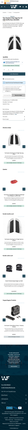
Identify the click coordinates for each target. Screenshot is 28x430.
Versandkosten (5, 413)
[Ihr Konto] (23, 6)
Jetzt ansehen (14, 366)
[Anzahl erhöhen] (12, 69)
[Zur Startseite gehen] (14, 7)
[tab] (14, 111)
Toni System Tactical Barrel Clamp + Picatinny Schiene (14, 326)
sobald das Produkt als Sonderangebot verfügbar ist (13, 90)
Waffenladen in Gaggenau (14, 425)
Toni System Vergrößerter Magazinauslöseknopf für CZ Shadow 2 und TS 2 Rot (14, 195)
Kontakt (6, 417)
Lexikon (24, 423)
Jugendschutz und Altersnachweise (16, 417)
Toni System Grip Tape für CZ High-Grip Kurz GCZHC (14, 240)
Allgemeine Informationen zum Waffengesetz (11, 423)
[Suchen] (4, 6)
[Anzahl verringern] (4, 69)
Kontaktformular (12, 391)
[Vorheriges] (4, 146)
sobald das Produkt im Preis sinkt (12, 88)
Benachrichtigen (18, 95)
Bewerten (12, 16)
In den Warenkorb (14, 74)
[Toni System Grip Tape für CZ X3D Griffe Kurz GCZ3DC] (14, 43)
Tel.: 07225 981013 (5, 385)
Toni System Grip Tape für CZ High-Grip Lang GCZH (14, 153)
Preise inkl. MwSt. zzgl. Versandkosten (11, 59)
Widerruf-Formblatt (14, 421)
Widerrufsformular (9, 419)
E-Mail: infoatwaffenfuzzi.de (8, 387)
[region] (14, 43)
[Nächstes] (23, 146)
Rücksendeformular (18, 419)
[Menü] (1, 6)
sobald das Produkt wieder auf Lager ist (13, 86)
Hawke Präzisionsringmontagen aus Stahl (14, 281)
